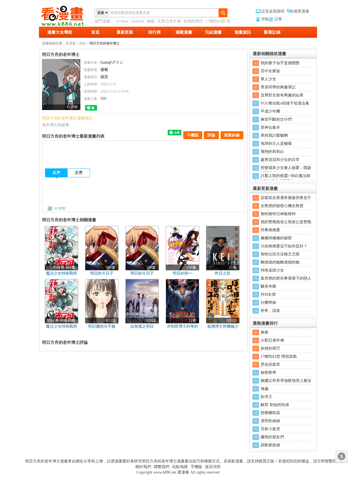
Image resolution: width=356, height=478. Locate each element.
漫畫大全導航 (59, 32)
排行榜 (154, 32)
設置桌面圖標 (273, 11)
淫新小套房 (270, 429)
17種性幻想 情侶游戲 (279, 356)
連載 (104, 70)
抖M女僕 (268, 294)
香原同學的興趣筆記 (278, 87)
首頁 (95, 32)
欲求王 (266, 397)
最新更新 (125, 32)
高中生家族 (270, 71)
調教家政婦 (270, 445)
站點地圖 (180, 467)
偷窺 (151, 21)
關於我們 (143, 467)
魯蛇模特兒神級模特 (278, 214)
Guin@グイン (111, 62)
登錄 (265, 19)
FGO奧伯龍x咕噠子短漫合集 (285, 103)
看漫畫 (71, 43)
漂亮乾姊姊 (270, 421)
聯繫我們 (161, 467)
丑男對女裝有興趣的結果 (282, 95)
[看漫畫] (67, 15)
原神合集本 (270, 127)
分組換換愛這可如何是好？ (284, 246)
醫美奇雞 (268, 286)
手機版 (193, 135)
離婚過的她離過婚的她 (280, 262)
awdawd (137, 21)
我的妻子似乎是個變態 (280, 63)
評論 (211, 135)
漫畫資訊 (242, 32)
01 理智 (60, 208)
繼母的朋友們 (272, 437)
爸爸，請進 (270, 310)
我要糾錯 (232, 135)
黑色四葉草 (270, 364)
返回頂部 (213, 467)
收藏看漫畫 (299, 11)
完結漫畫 (213, 32)
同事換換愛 (270, 230)
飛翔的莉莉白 (272, 152)
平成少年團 (270, 111)
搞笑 (82, 43)
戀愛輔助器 (270, 413)
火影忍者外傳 (169, 21)
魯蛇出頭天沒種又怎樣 (280, 254)
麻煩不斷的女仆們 (276, 119)
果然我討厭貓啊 (274, 135)
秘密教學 (268, 372)
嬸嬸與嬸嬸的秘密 (276, 238)
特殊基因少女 (272, 270)
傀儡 (264, 389)
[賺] (341, 456)
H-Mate (122, 21)
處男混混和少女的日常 (280, 160)
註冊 (278, 19)
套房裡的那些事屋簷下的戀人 (286, 278)
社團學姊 (268, 302)
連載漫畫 (183, 32)
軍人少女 (268, 79)
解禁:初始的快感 (275, 405)
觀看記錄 (272, 32)
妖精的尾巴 (193, 21)
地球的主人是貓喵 (276, 143)
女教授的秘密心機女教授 (282, 206)
